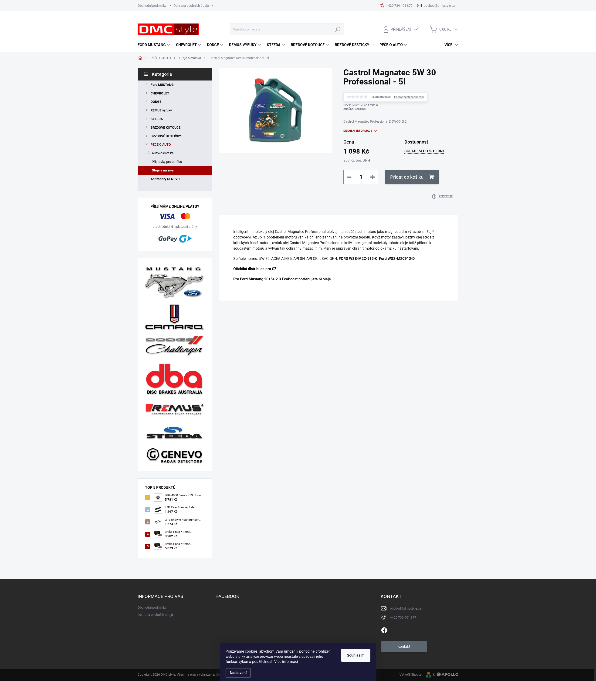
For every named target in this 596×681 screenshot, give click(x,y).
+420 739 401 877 (403, 617)
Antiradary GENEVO (165, 179)
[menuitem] (154, 45)
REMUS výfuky (161, 110)
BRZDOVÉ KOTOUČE (165, 127)
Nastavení (238, 673)
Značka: (354, 109)
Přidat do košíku (406, 177)
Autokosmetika (163, 153)
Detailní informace (357, 130)
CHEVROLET (160, 93)
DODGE (156, 102)
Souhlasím (356, 655)
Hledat (337, 29)
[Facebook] (384, 629)
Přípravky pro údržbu (167, 162)
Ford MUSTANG (162, 85)
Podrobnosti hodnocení (409, 97)
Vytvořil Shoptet (411, 674)
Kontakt (403, 646)
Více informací (286, 661)
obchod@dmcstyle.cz (405, 608)
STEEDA (157, 119)
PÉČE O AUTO (161, 144)
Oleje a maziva (163, 170)
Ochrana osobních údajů (191, 5)
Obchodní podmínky (152, 5)
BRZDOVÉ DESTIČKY (166, 136)
